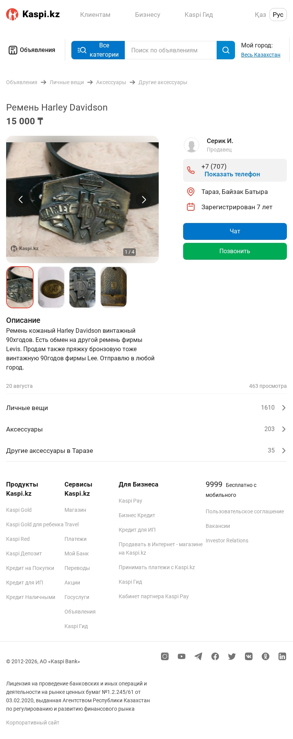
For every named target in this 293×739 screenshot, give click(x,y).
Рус (278, 14)
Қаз (260, 14)
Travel (71, 524)
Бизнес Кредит (137, 515)
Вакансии (218, 526)
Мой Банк (76, 553)
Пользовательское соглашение (245, 511)
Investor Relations (227, 540)
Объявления (37, 50)
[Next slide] (143, 199)
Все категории (104, 50)
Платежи (75, 539)
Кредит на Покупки (30, 568)
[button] (20, 287)
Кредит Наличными (30, 597)
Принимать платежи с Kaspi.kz (157, 567)
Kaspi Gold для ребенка (35, 524)
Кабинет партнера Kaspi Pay (154, 596)
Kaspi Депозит (24, 553)
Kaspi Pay (130, 501)
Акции (72, 582)
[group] (82, 199)
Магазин (75, 510)
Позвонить (234, 251)
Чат (235, 231)
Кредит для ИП (24, 582)
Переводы (77, 568)
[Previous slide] (21, 199)
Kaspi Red (18, 539)
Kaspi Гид (76, 626)
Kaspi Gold (19, 510)
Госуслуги (76, 597)
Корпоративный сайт (33, 722)
